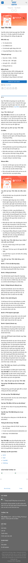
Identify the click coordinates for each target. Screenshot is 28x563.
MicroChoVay (7, 488)
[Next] (27, 482)
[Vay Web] (14, 2)
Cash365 (5, 460)
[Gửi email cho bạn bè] (10, 88)
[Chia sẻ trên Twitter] (8, 88)
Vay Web (16, 106)
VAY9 (4, 455)
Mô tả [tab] (2, 97)
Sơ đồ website (5, 547)
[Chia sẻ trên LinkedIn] (16, 88)
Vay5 (4, 457)
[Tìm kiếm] (26, 2)
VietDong (5, 463)
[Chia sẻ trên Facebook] (5, 88)
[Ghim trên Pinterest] (13, 88)
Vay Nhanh (17, 7)
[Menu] (2, 2)
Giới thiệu (3, 528)
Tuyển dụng (4, 533)
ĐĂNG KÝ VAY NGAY (14, 81)
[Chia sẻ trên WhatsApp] (2, 88)
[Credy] (21, 479)
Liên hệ (3, 530)
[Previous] (1, 482)
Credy (20, 488)
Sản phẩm (4, 544)
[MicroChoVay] (7, 479)
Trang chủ (10, 7)
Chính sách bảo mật (6, 536)
